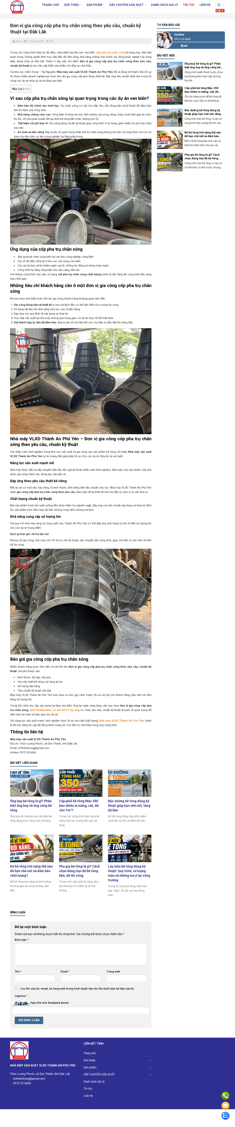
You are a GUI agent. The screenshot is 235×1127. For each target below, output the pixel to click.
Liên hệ (205, 5)
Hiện (26, 89)
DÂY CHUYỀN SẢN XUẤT (126, 5)
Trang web (113, 971)
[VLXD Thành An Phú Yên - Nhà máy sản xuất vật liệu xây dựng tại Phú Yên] (19, 7)
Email (65, 971)
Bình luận (22, 939)
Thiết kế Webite (133, 1122)
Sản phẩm (94, 5)
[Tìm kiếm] (219, 5)
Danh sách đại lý (164, 5)
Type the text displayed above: (49, 1002)
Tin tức (189, 5)
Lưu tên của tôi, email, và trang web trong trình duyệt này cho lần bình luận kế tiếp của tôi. (77, 988)
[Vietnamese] (222, 10)
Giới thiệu (71, 5)
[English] (217, 10)
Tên (18, 971)
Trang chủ (50, 5)
